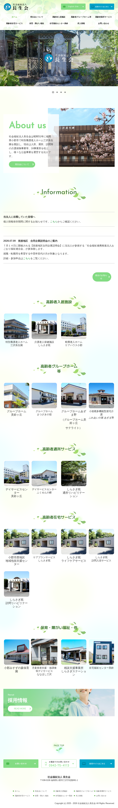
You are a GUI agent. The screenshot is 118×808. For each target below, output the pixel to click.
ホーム (14, 17)
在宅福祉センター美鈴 (59, 23)
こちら (53, 221)
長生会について (36, 17)
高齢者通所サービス (103, 17)
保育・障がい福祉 (36, 23)
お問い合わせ (103, 23)
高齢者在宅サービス (14, 23)
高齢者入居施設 (58, 17)
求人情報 (81, 23)
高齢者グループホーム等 (81, 17)
